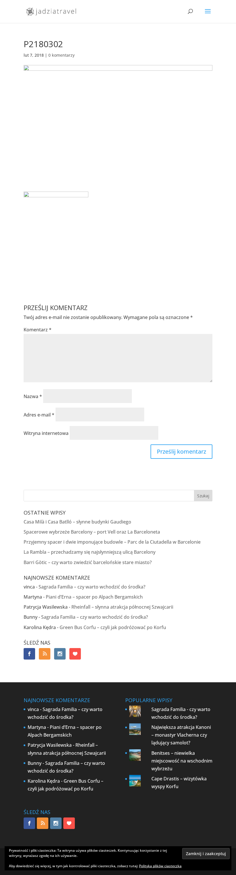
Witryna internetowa (46, 433)
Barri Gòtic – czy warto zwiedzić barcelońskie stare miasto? (88, 562)
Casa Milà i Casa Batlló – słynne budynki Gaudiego (77, 522)
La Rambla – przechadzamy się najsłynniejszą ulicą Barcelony (89, 552)
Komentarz (38, 329)
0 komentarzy (61, 55)
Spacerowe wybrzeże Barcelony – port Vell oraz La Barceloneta (92, 532)
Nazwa (33, 396)
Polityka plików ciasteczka (160, 865)
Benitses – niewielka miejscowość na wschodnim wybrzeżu (181, 761)
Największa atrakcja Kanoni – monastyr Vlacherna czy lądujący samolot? (181, 735)
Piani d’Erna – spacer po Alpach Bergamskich (94, 597)
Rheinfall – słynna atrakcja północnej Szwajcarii (122, 607)
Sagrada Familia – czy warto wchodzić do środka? (92, 587)
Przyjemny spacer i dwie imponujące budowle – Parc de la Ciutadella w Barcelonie (112, 542)
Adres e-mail (39, 415)
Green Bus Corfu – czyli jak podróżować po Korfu (113, 627)
